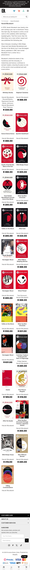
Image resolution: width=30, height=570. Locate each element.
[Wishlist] (14, 11)
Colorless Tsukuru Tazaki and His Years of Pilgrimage (22, 356)
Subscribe (27, 540)
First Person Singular (22, 390)
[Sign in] (23, 11)
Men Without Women (22, 455)
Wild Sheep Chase (22, 165)
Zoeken (26, 17)
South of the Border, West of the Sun (7, 165)
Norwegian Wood (7, 260)
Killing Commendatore (8, 486)
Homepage (4, 21)
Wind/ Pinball (22, 291)
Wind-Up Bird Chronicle (22, 196)
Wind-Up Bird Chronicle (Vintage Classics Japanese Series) (22, 422)
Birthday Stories (8, 92)
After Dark (22, 228)
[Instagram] (9, 545)
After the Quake (8, 421)
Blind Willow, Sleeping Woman (22, 260)
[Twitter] (17, 545)
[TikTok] (21, 545)
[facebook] (12, 545)
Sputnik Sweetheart (22, 133)
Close (28, 2)
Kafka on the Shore (8, 228)
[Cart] (19, 11)
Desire (8, 390)
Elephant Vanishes (22, 92)
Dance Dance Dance (7, 133)
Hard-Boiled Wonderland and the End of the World (7, 197)
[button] (28, 11)
